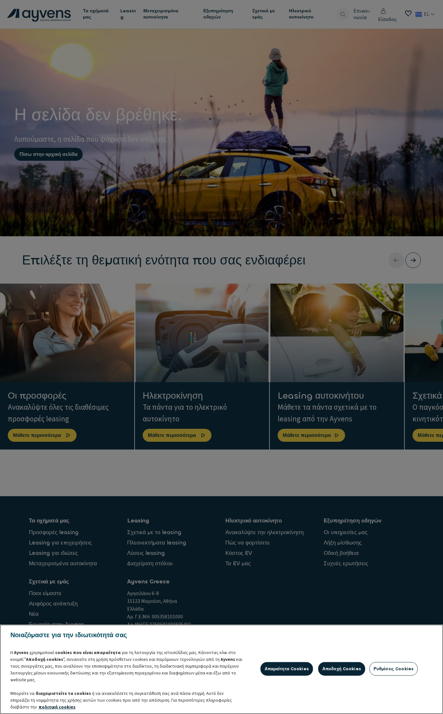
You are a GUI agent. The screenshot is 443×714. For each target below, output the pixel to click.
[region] (221, 669)
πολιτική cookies (57, 707)
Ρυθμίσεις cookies (393, 669)
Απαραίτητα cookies (287, 669)
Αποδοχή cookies (341, 669)
